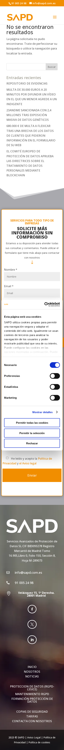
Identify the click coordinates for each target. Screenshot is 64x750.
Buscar (52, 67)
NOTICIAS (32, 676)
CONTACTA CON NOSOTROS (32, 721)
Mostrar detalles (42, 411)
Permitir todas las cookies (32, 422)
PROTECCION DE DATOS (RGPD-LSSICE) (32, 687)
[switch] (55, 376)
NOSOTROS (32, 672)
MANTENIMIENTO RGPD (32, 694)
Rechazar (32, 443)
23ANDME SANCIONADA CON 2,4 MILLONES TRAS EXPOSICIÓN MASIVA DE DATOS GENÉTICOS (28, 115)
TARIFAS (32, 716)
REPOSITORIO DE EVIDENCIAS (26, 83)
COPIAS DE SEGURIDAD (32, 712)
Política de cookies (39, 742)
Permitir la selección (32, 432)
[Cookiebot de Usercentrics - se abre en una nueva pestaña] (45, 304)
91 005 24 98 (18, 3)
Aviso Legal (34, 737)
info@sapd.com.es (44, 3)
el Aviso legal (27, 463)
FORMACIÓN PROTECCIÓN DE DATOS (32, 700)
